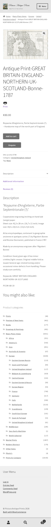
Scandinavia (17, 409)
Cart (39, 520)
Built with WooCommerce (14, 512)
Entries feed (8, 485)
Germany (15, 396)
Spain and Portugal (20, 365)
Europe (31, 16)
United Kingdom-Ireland (21, 158)
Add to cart (11, 136)
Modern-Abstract (13, 444)
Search (25, 522)
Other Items (11, 449)
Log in (5, 482)
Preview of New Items (14, 320)
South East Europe (19, 413)
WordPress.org (9, 492)
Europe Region (18, 387)
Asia (10, 347)
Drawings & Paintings (15, 329)
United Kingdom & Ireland (22, 422)
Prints (8, 316)
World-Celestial (15, 435)
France (14, 391)
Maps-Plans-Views (20, 16)
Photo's (9, 453)
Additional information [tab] (13, 181)
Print (5, 106)
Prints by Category (13, 458)
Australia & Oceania (17, 351)
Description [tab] (8, 173)
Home (8, 16)
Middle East (13, 427)
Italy (14, 400)
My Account (8, 522)
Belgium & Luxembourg (21, 373)
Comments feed (10, 488)
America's (13, 343)
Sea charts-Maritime (17, 431)
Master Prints (11, 440)
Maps (9, 160)
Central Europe (18, 378)
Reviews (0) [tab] (8, 189)
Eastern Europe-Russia (21, 360)
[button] (44, 33)
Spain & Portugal (19, 418)
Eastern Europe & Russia (22, 382)
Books (8, 325)
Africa (11, 338)
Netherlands (17, 404)
